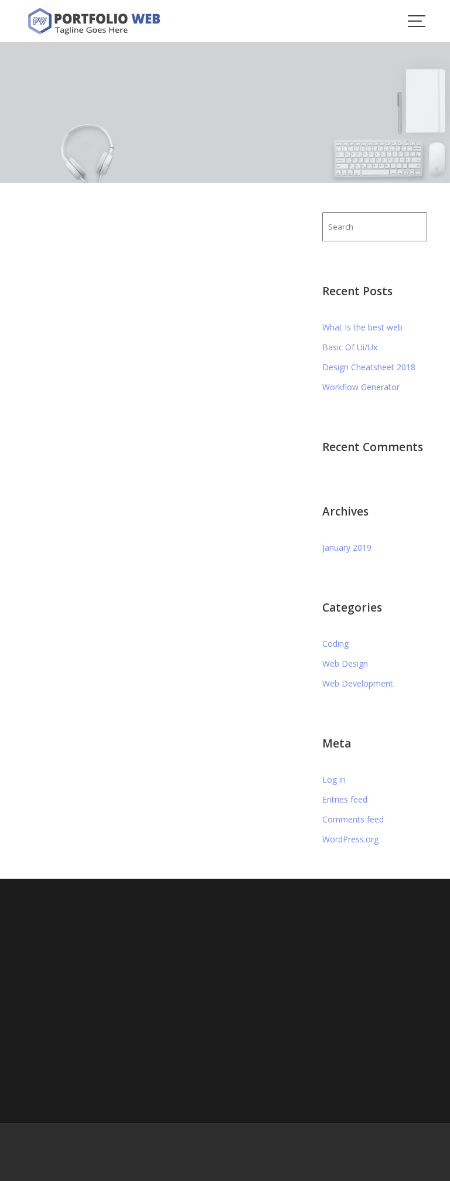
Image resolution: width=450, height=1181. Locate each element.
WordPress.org (350, 839)
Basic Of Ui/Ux (349, 347)
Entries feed (344, 799)
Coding (335, 643)
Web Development (357, 683)
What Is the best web (362, 327)
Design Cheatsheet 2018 (368, 367)
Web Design (345, 663)
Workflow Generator (361, 386)
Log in (334, 779)
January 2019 (346, 547)
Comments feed (353, 819)
